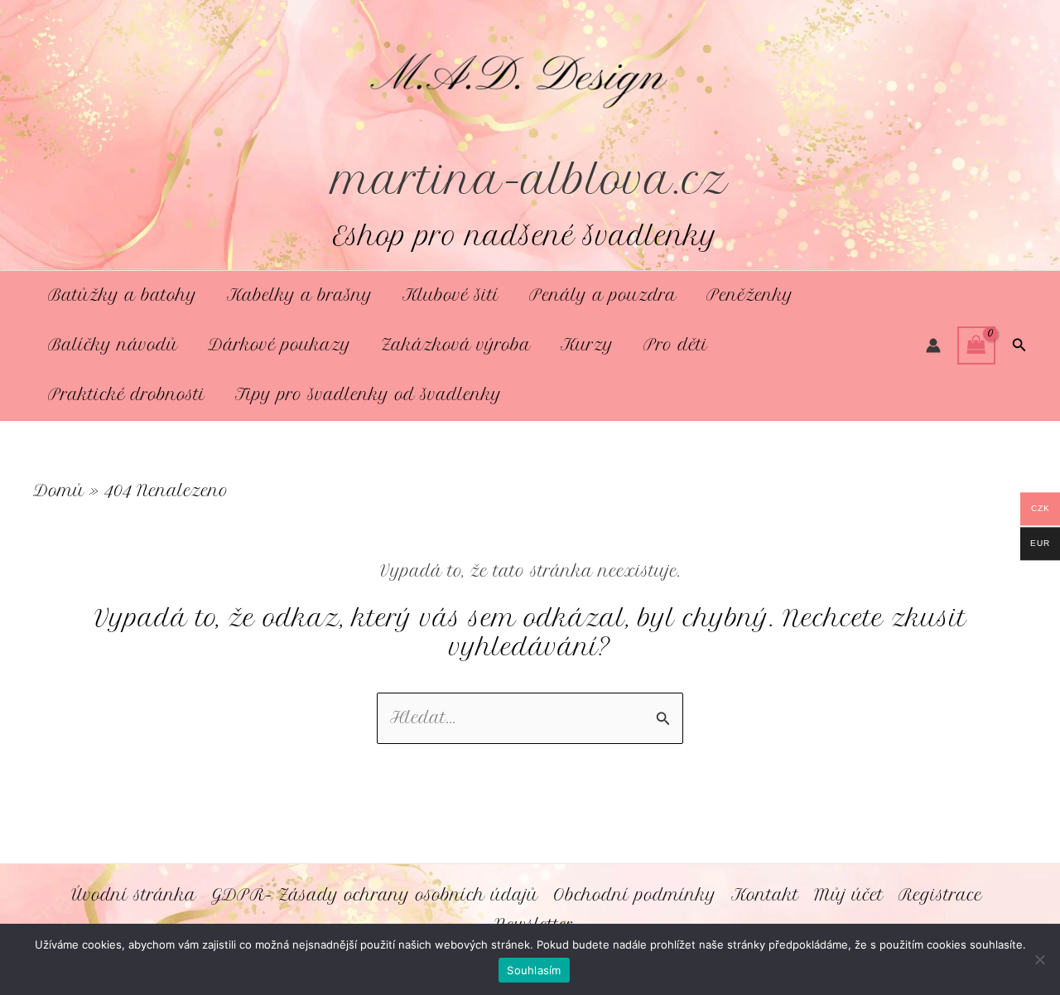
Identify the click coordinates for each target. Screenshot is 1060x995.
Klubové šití (450, 295)
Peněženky (749, 295)
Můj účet (849, 895)
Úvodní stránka (133, 895)
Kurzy (587, 345)
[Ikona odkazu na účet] (933, 345)
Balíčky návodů (113, 345)
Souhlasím (534, 970)
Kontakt (765, 895)
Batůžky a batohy (122, 295)
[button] (1019, 345)
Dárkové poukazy (279, 345)
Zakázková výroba (456, 345)
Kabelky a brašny (300, 295)
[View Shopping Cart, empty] (976, 345)
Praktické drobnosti (126, 394)
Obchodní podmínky (634, 895)
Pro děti (675, 345)
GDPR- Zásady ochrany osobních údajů (374, 895)
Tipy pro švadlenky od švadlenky (368, 394)
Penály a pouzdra (603, 295)
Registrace (940, 895)
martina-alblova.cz (530, 180)
